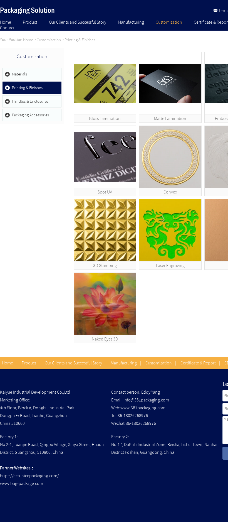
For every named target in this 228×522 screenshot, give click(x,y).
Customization (169, 22)
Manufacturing (131, 22)
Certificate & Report (198, 363)
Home (5, 22)
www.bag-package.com (21, 483)
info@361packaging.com (146, 400)
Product (30, 22)
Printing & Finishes (80, 39)
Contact (7, 28)
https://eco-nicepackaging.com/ (29, 476)
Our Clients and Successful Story (77, 22)
